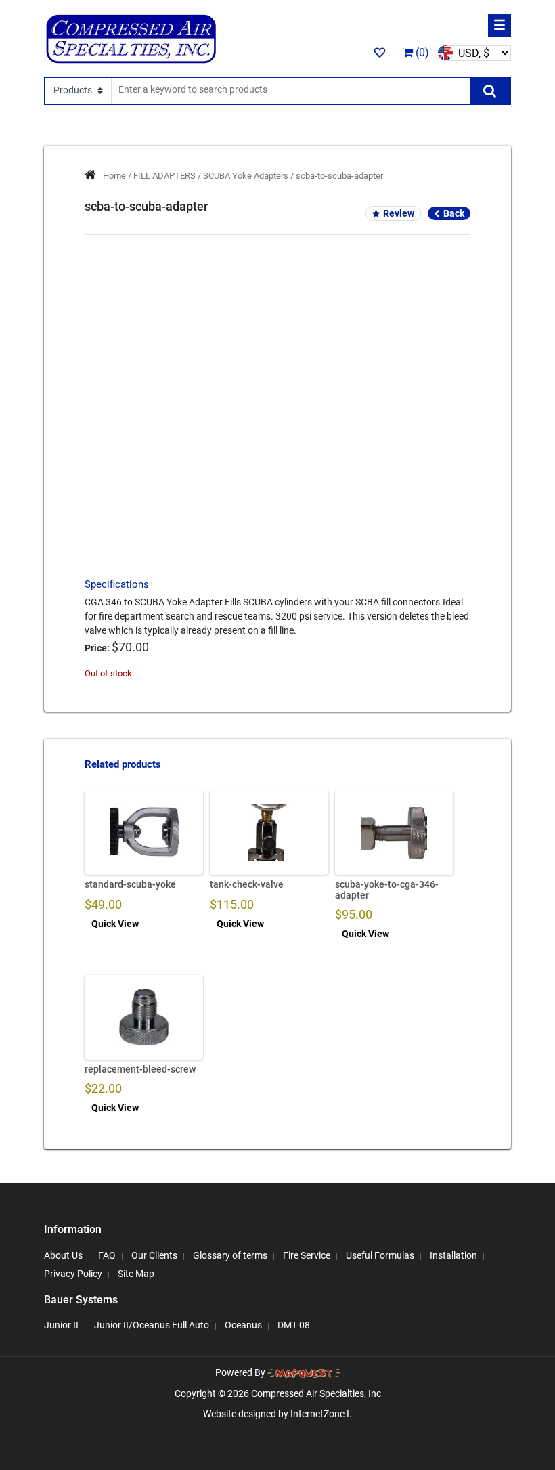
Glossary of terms (230, 1255)
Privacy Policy (73, 1273)
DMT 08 (294, 1325)
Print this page (278, 447)
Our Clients (154, 1255)
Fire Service (306, 1255)
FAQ (107, 1255)
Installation (453, 1255)
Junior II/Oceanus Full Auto (151, 1325)
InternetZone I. (321, 1413)
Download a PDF (278, 470)
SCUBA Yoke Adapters (245, 176)
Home (114, 176)
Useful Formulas (380, 1255)
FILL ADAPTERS (164, 176)
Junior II (61, 1325)
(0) (421, 52)
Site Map (136, 1273)
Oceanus (243, 1325)
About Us (63, 1255)
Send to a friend (278, 423)
